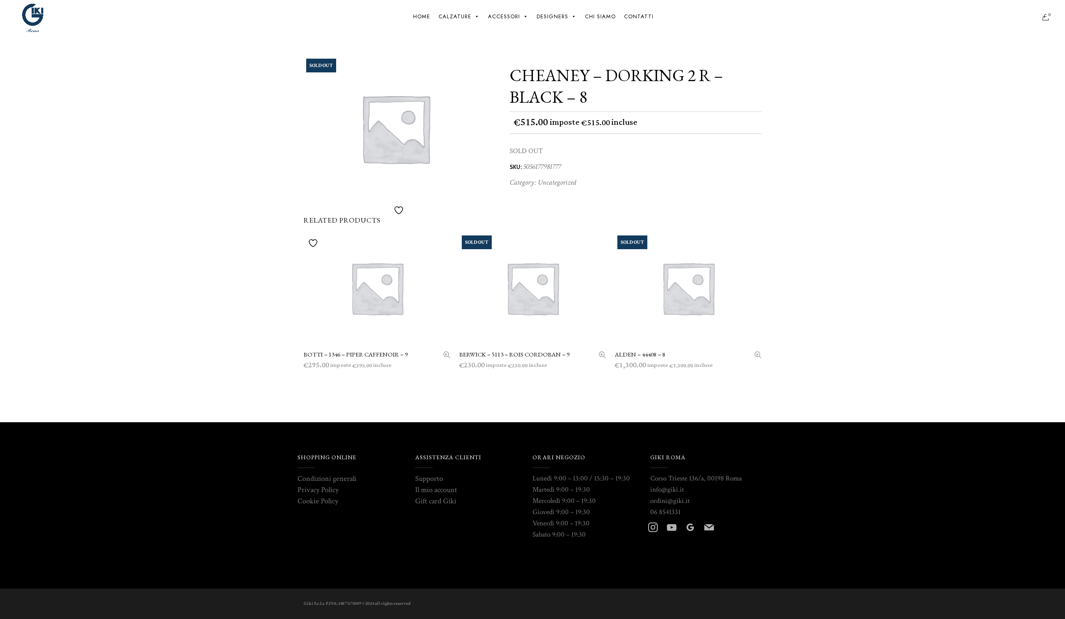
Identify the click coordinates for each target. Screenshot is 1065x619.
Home (421, 16)
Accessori (504, 16)
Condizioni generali (327, 478)
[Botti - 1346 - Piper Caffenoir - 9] (446, 355)
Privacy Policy (318, 490)
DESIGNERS (552, 16)
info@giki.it (667, 489)
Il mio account (436, 490)
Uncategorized (557, 182)
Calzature (454, 16)
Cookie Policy (317, 501)
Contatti (639, 16)
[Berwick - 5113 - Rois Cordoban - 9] (602, 355)
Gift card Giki (435, 501)
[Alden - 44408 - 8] (758, 355)
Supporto (429, 478)
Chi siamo (600, 16)
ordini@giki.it (670, 500)
